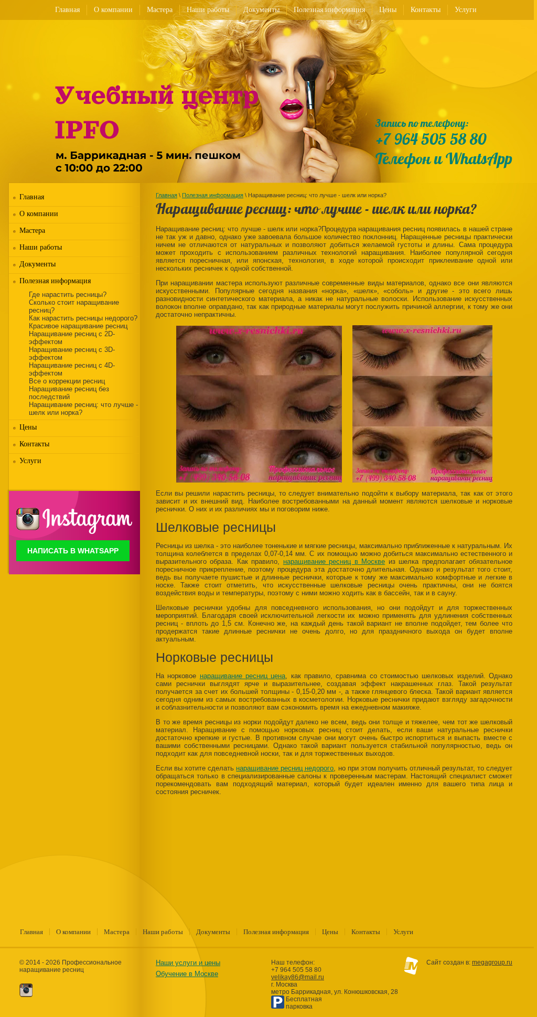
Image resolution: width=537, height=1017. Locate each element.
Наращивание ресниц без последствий (69, 393)
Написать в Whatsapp (73, 551)
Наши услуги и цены (188, 963)
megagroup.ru (492, 962)
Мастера (160, 10)
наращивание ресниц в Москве (334, 561)
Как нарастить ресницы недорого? (83, 318)
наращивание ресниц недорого (285, 768)
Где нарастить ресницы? (67, 294)
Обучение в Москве (187, 974)
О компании (113, 10)
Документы (261, 10)
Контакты (426, 10)
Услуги (466, 10)
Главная (67, 10)
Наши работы (208, 10)
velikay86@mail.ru (297, 977)
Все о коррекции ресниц (67, 381)
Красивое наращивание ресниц (78, 326)
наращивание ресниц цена (243, 676)
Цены (387, 10)
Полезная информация (329, 10)
